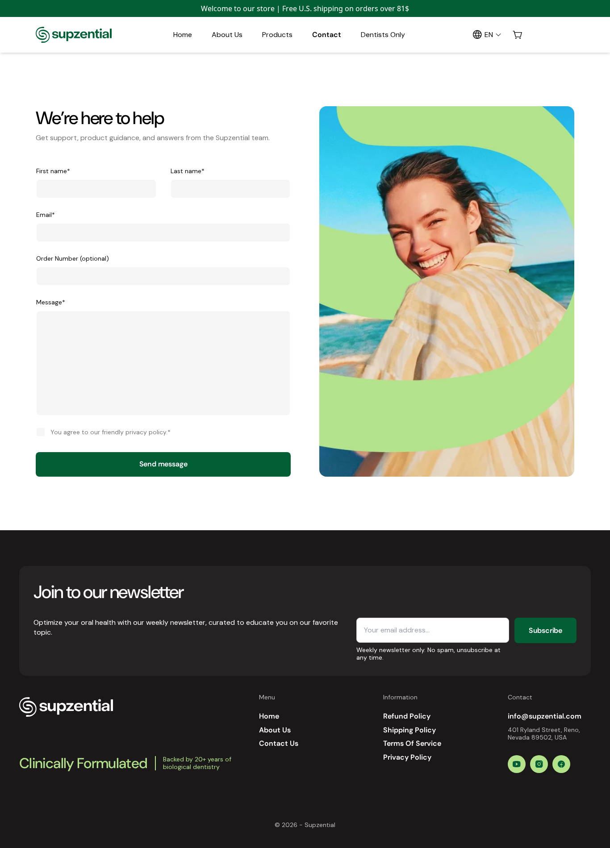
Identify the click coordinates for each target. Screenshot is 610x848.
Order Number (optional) (72, 258)
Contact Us (278, 743)
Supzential (320, 825)
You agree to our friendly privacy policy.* (110, 432)
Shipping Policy (409, 730)
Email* (45, 215)
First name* (53, 171)
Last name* (188, 171)
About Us (227, 34)
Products (277, 34)
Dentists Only (383, 34)
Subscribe (545, 630)
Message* (50, 302)
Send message (163, 464)
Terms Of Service (412, 743)
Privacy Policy (407, 757)
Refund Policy (406, 716)
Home (182, 34)
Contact (326, 34)
